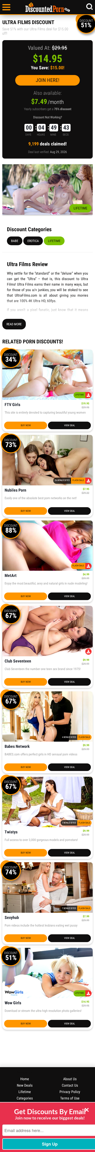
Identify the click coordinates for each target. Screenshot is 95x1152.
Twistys (11, 832)
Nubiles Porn (15, 490)
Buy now (26, 425)
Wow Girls (13, 1003)
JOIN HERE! (47, 80)
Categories (25, 1098)
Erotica (33, 241)
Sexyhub (12, 917)
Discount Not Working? (47, 117)
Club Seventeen (18, 661)
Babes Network (17, 746)
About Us (70, 1079)
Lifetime (54, 241)
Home (24, 1079)
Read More (14, 324)
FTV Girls (12, 405)
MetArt (11, 575)
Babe (14, 241)
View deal (69, 425)
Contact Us (70, 1085)
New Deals (25, 1085)
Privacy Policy (69, 1092)
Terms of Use (70, 1098)
